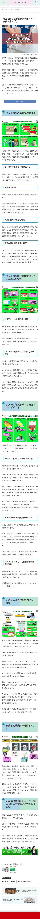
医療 (20, 881)
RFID (14, 881)
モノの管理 (7, 878)
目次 (18, 101)
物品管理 (27, 881)
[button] (36, 514)
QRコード (7, 881)
